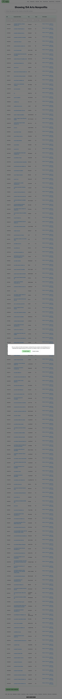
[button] (31, 349)
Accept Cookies (26, 351)
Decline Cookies (36, 351)
